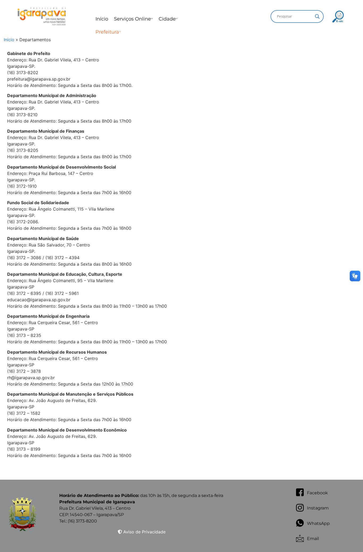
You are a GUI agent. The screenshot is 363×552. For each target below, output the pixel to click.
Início (101, 19)
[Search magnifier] (317, 16)
